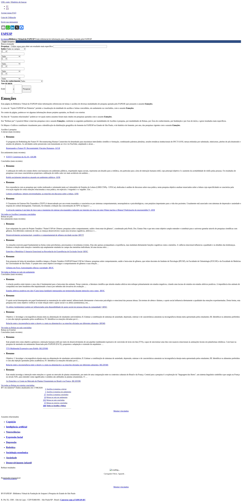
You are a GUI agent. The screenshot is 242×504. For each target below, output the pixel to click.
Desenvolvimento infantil (19, 462)
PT (7, 6)
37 (45, 395)
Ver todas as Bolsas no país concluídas (16, 328)
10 (45, 397)
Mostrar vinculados (121, 411)
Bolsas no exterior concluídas (57, 403)
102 (44, 400)
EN (7, 9)
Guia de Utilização (8, 17)
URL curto (5, 2)
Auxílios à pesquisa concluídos (57, 395)
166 (44, 406)
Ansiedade (11, 457)
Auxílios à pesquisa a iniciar (57, 389)
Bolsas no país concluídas (56, 400)
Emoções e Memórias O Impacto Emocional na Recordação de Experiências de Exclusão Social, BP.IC (47, 251)
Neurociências (13, 432)
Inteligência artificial (16, 426)
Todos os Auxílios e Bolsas (56, 406)
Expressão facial (14, 437)
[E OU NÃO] (4, 51)
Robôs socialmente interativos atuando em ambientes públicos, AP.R (33, 177)
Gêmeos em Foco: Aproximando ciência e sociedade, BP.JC (30, 268)
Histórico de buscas (18, 2)
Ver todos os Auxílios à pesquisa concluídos (18, 214)
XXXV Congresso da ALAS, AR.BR (21, 157)
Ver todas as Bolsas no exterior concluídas (17, 385)
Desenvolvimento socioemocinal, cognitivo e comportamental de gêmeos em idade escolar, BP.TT (45, 235)
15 (45, 403)
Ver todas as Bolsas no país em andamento (18, 272)
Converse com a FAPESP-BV (73, 500)
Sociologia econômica (17, 452)
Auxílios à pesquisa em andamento (59, 392)
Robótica (10, 447)
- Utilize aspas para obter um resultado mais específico (27, 46)
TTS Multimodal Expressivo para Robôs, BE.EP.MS (27, 348)
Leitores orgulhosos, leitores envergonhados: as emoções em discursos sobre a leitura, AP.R (42, 194)
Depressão (11, 442)
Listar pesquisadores (10, 479)
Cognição (11, 421)
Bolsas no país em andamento (57, 397)
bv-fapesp (5, 39)
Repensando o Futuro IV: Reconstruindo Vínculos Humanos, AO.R (33, 148)
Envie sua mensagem (9, 22)
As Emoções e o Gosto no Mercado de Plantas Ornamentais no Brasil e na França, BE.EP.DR (43, 381)
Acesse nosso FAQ (8, 13)
